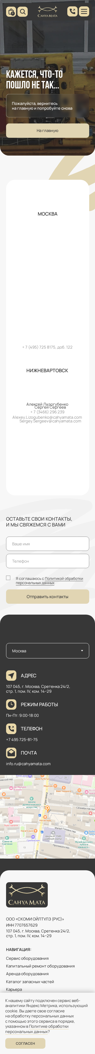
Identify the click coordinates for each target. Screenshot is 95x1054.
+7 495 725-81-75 (22, 739)
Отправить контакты (47, 596)
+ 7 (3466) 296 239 (47, 411)
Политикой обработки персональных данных (49, 580)
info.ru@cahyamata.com (28, 763)
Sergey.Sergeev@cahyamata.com (50, 420)
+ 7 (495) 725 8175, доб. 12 (46, 347)
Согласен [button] (25, 1043)
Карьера (14, 989)
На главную (47, 130)
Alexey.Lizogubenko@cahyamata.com (47, 417)
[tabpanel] (47, 765)
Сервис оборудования (27, 958)
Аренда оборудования (27, 973)
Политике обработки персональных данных (37, 1028)
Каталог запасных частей (30, 981)
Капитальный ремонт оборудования (40, 966)
